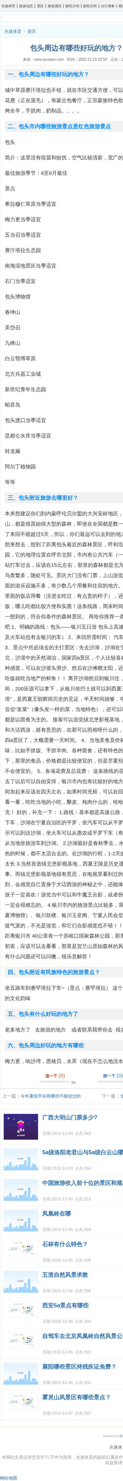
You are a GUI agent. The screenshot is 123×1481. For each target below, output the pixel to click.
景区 (40, 6)
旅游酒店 (54, 6)
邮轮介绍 (72, 6)
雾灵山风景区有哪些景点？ (76, 1397)
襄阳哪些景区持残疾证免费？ (79, 1366)
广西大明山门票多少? (69, 1117)
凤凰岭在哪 (56, 1213)
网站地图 (8, 1478)
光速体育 (8, 6)
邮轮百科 (90, 6)
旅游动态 (26, 6)
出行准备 (108, 6)
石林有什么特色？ (65, 1244)
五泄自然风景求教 (65, 1275)
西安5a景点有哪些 (65, 1305)
